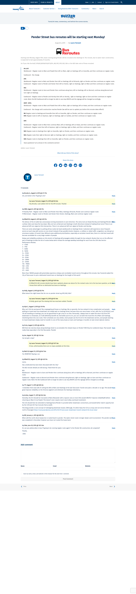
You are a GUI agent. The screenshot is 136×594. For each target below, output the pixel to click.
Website (87, 466)
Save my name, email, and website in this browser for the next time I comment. (46, 474)
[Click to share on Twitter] (60, 165)
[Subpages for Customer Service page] (55, 9)
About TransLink (34, 9)
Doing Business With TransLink (68, 9)
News (86, 2)
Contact (99, 2)
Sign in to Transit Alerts (111, 2)
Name (22, 466)
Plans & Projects (47, 2)
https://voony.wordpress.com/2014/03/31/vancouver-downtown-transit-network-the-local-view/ (65, 410)
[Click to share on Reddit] (75, 165)
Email (55, 466)
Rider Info (34, 2)
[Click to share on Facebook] (55, 165)
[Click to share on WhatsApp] (70, 165)
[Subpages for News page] (96, 9)
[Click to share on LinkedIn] (65, 165)
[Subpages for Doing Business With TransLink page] (78, 9)
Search (101, 9)
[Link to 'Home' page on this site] (18, 8)
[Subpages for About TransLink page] (40, 9)
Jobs (93, 2)
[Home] (22, 28)
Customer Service (48, 9)
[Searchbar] (121, 2)
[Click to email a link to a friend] (80, 165)
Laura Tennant (76, 43)
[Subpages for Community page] (89, 9)
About (58, 2)
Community (85, 9)
